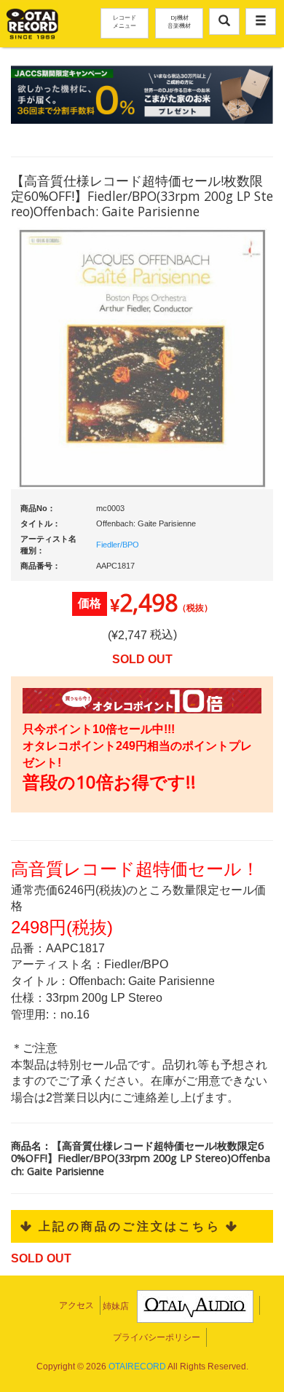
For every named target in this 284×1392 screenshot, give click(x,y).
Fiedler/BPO (117, 544)
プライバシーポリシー (156, 1337)
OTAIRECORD (137, 1366)
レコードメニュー (124, 21)
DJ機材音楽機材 (179, 21)
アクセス (76, 1305)
